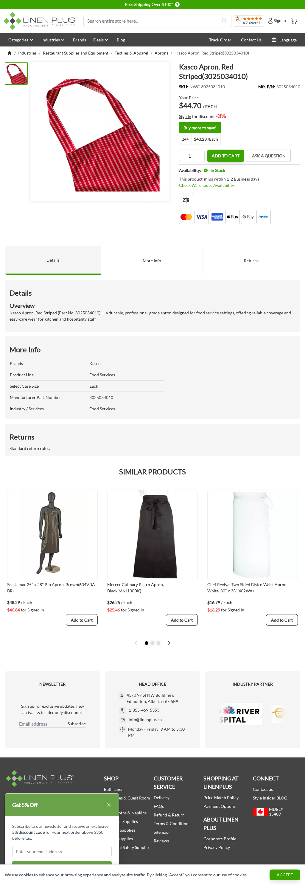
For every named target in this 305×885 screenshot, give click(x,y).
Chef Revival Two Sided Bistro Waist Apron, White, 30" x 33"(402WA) (247, 587)
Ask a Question (269, 155)
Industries (50, 39)
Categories (18, 39)
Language (288, 39)
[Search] (224, 21)
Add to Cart (225, 155)
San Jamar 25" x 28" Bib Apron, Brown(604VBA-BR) (52, 587)
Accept (285, 874)
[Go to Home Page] (9, 53)
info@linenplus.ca (145, 719)
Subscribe (77, 723)
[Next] (169, 643)
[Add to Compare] (186, 200)
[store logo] (41, 21)
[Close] (109, 805)
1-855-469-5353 (144, 709)
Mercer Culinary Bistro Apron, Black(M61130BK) (135, 587)
